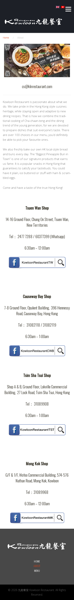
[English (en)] (57, 8)
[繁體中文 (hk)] (63, 8)
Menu (37, 571)
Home (6, 37)
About (37, 566)
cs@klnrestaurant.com (37, 86)
